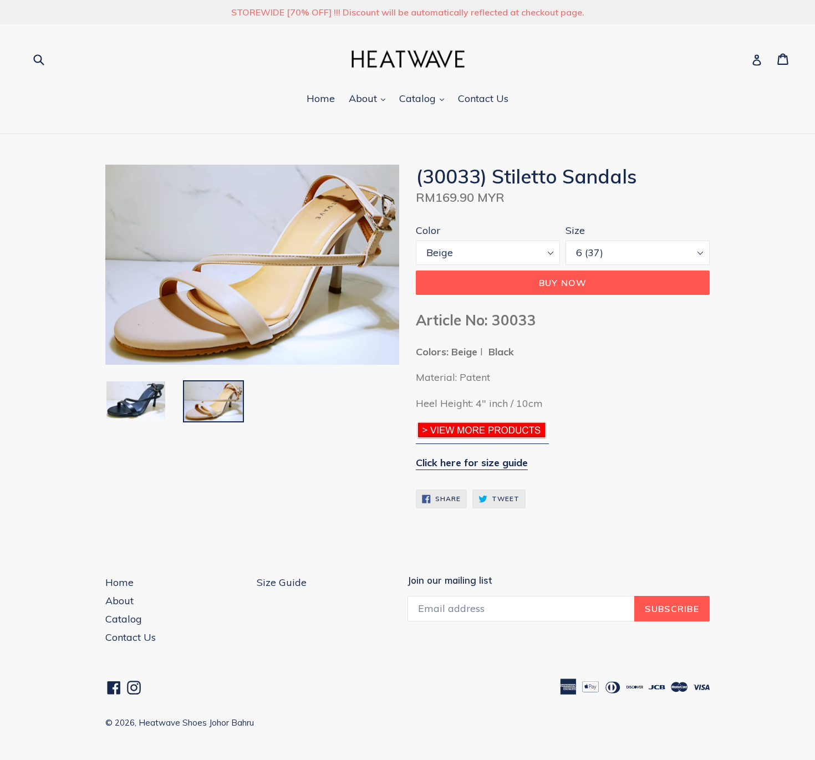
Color (428, 230)
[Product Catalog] (482, 437)
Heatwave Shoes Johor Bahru (196, 722)
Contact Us (483, 98)
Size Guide (282, 582)
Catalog (424, 98)
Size (575, 230)
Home (321, 98)
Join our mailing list (449, 580)
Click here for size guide (472, 462)
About (370, 98)
